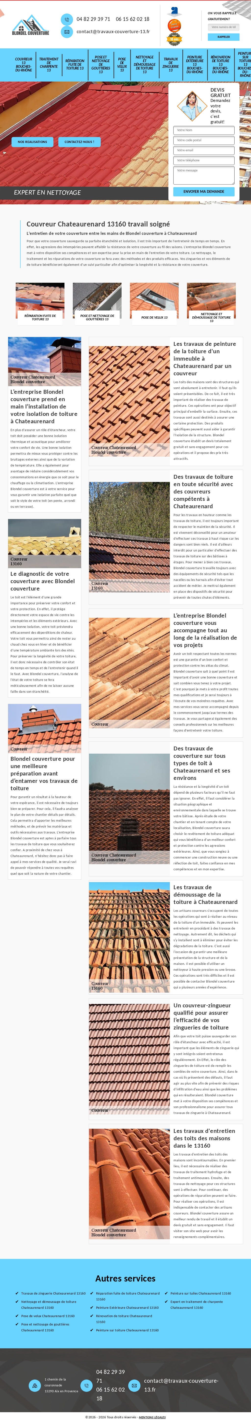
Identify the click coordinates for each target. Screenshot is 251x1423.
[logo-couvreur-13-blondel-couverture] (31, 24)
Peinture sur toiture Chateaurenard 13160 (127, 1330)
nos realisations (32, 142)
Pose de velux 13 (121, 65)
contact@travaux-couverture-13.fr (113, 31)
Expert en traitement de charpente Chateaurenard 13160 (197, 1305)
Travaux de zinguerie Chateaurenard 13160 (53, 1294)
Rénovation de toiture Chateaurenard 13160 (124, 1319)
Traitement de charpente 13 (48, 65)
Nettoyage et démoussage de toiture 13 (144, 65)
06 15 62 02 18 (133, 19)
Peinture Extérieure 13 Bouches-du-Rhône (194, 65)
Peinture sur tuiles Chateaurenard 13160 (201, 1294)
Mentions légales (152, 1417)
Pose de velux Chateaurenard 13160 (48, 1316)
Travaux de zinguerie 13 (170, 65)
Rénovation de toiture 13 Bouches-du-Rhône (220, 65)
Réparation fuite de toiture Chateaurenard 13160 (128, 1296)
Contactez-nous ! (79, 142)
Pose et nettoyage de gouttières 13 (100, 65)
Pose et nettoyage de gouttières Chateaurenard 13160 (45, 1327)
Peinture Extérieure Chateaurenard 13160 (127, 1308)
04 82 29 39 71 (93, 19)
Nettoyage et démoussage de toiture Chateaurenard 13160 (48, 1305)
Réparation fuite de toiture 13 (74, 64)
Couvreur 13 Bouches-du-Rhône (23, 65)
